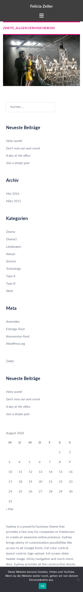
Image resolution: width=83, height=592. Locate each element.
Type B (10, 283)
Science (11, 261)
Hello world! (14, 141)
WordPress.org (15, 343)
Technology (13, 268)
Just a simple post (18, 163)
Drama (10, 231)
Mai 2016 (12, 193)
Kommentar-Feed (17, 336)
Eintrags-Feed (15, 329)
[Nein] (78, 579)
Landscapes (13, 246)
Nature (10, 254)
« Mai (9, 509)
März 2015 (13, 201)
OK (43, 586)
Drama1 (11, 239)
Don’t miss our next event (23, 148)
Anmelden (13, 321)
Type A (10, 276)
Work (9, 291)
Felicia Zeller (41, 6)
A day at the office (18, 155)
